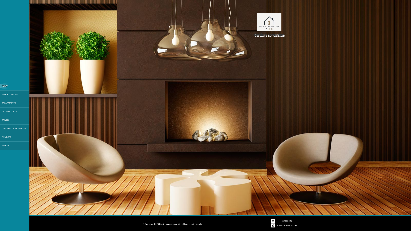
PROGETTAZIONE (9, 94)
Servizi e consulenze (269, 35)
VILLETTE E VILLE (9, 111)
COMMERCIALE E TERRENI (14, 128)
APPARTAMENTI (9, 103)
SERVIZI (5, 145)
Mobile (199, 224)
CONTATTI (6, 137)
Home (5, 86)
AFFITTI (5, 120)
